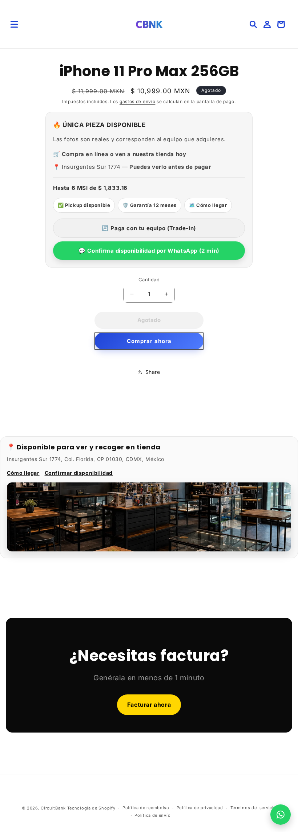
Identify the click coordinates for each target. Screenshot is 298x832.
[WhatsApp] (280, 814)
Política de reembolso (145, 807)
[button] (14, 24)
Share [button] (152, 372)
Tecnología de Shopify (91, 808)
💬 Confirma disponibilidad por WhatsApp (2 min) (149, 250)
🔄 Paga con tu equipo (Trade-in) (149, 228)
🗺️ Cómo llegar (208, 205)
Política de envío (152, 815)
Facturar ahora (149, 704)
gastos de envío (138, 101)
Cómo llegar (23, 473)
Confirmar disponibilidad (79, 473)
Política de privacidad (200, 807)
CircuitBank (53, 808)
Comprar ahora (149, 341)
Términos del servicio (253, 807)
